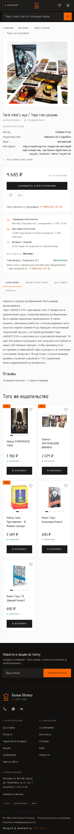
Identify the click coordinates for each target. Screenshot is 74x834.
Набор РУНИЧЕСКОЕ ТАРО (18, 443)
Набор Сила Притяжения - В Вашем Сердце (16, 522)
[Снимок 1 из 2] (17, 511)
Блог (42, 748)
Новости (44, 755)
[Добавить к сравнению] (20, 195)
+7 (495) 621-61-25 (51, 206)
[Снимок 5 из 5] (27, 435)
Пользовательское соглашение (54, 818)
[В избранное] (11, 195)
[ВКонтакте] (22, 709)
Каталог (12, 5)
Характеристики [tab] (37, 282)
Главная (8, 27)
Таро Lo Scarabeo (17, 33)
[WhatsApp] (13, 709)
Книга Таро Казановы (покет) (52, 519)
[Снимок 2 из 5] (15, 435)
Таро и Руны (42, 27)
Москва (29, 253)
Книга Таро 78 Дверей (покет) (16, 598)
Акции (6, 748)
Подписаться (57, 672)
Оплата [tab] (11, 290)
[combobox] (33, 16)
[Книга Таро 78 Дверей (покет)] (19, 575)
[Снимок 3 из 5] (19, 435)
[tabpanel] (37, 330)
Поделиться (36, 120)
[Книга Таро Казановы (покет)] (54, 497)
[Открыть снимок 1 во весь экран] (37, 73)
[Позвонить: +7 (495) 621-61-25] (5, 709)
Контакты (45, 734)
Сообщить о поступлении (37, 185)
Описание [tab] (12, 282)
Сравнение (9, 755)
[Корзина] (68, 5)
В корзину (19, 470)
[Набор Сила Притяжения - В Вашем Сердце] (19, 497)
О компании (46, 727)
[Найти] (68, 16)
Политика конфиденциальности (19, 822)
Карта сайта (10, 761)
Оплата (7, 734)
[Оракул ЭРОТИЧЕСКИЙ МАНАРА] (54, 421)
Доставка (9, 727)
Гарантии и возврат (15, 741)
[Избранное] (60, 5)
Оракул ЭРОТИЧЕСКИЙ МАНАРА (50, 443)
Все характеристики (20, 159)
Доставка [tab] (61, 282)
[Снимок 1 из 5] (11, 435)
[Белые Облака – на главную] (37, 5)
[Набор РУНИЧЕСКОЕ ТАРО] (19, 421)
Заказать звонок (13, 794)
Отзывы (44, 741)
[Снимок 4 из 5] (23, 435)
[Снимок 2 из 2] (21, 511)
